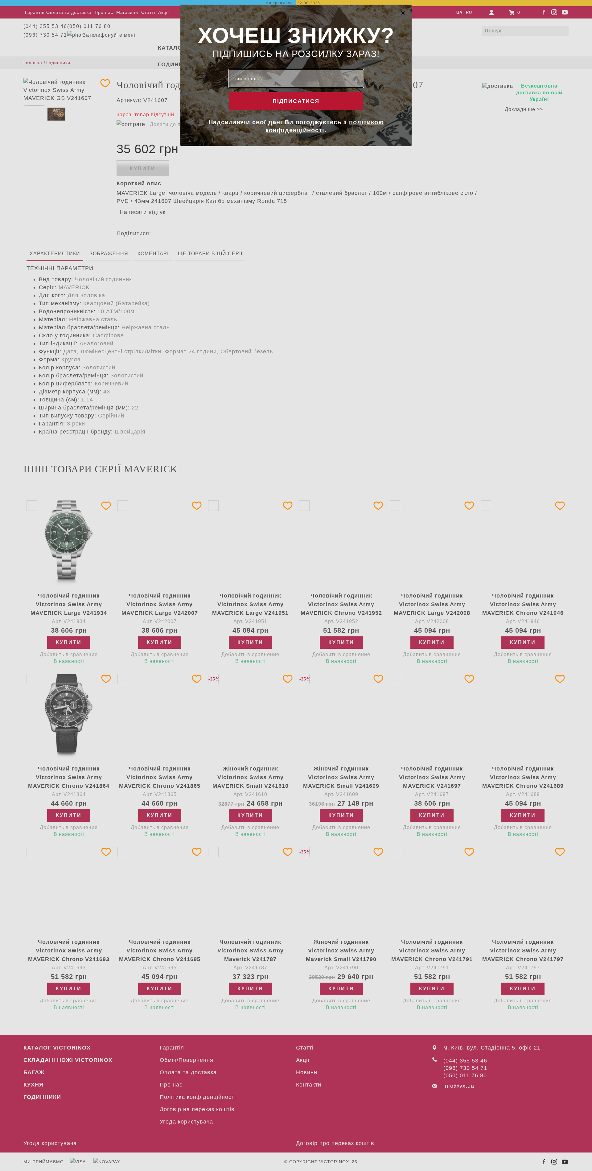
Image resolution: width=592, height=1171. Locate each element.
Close (403, 12)
